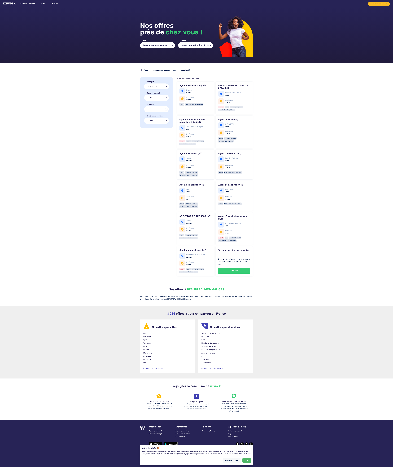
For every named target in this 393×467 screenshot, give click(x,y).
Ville (144, 41)
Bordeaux (147, 359)
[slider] (166, 109)
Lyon (145, 340)
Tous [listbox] (149, 98)
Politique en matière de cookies (233, 453)
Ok (247, 460)
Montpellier (148, 353)
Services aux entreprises (211, 346)
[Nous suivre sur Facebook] (237, 444)
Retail (203, 340)
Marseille (147, 336)
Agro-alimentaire (208, 353)
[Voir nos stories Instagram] (246, 444)
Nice (145, 346)
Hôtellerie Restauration (210, 343)
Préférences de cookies (232, 460)
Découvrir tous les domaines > (212, 368)
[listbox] (157, 45)
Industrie (205, 336)
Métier (183, 41)
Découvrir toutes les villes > (153, 368)
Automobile (206, 363)
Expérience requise (155, 116)
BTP (203, 356)
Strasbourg (147, 356)
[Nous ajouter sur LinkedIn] (251, 444)
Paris (145, 333)
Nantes (146, 350)
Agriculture (206, 359)
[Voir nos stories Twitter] (242, 444)
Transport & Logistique (210, 333)
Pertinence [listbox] (152, 86)
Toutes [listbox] (150, 121)
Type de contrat (153, 93)
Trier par (150, 82)
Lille (145, 363)
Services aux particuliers (211, 350)
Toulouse (147, 343)
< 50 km (150, 104)
